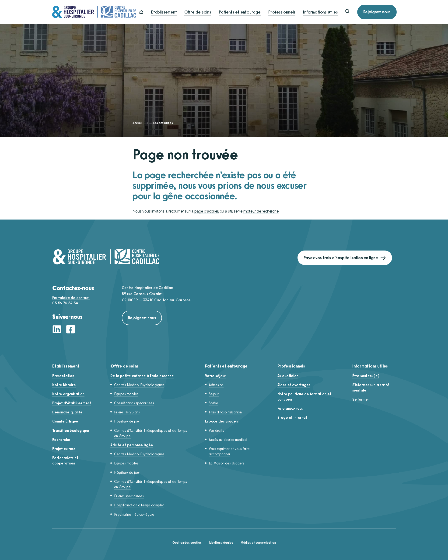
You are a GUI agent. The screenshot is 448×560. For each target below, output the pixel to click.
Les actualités (163, 123)
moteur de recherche (261, 211)
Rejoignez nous (377, 11)
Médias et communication (258, 543)
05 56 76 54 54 (65, 303)
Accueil (137, 123)
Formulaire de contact (71, 297)
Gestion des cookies (187, 543)
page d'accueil (206, 211)
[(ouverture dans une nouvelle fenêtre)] (58, 330)
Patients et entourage (240, 12)
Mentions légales (221, 543)
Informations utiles (320, 12)
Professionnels (281, 12)
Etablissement (164, 12)
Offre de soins (197, 12)
